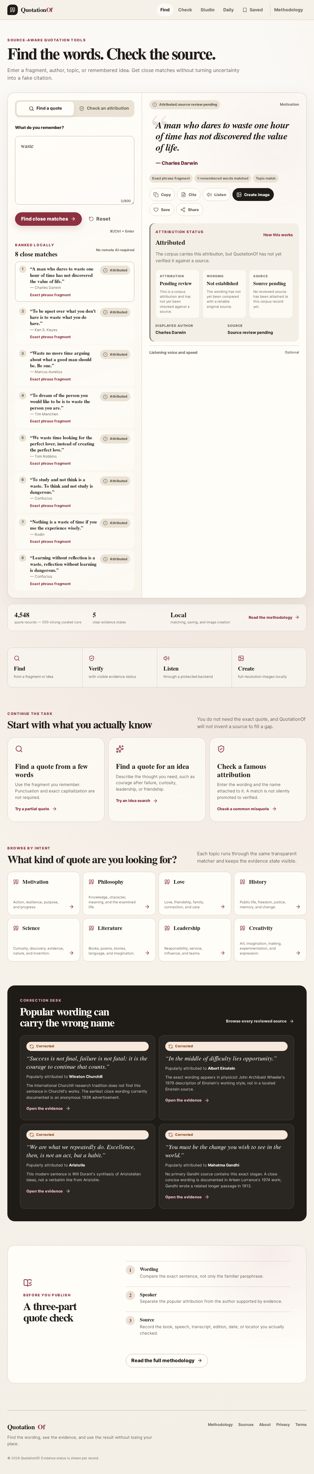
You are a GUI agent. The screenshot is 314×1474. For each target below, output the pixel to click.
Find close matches (44, 219)
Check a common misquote (243, 809)
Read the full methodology (163, 1360)
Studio (208, 9)
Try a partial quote (32, 809)
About (265, 1424)
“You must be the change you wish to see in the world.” (223, 1151)
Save (165, 209)
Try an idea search (133, 800)
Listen (220, 194)
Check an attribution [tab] (108, 108)
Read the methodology (270, 617)
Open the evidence (44, 1108)
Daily (228, 9)
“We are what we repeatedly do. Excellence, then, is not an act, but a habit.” (80, 1151)
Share (193, 209)
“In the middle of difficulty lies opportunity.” (221, 1058)
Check (185, 9)
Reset (103, 219)
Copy (166, 194)
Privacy (283, 1424)
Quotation (26, 1426)
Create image (257, 194)
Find (165, 9)
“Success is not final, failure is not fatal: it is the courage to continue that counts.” (86, 1062)
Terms (301, 1424)
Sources (246, 1424)
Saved (256, 9)
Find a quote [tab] (49, 108)
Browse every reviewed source (256, 1021)
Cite (193, 194)
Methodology (288, 9)
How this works (278, 234)
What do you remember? (39, 127)
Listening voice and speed (224, 352)
